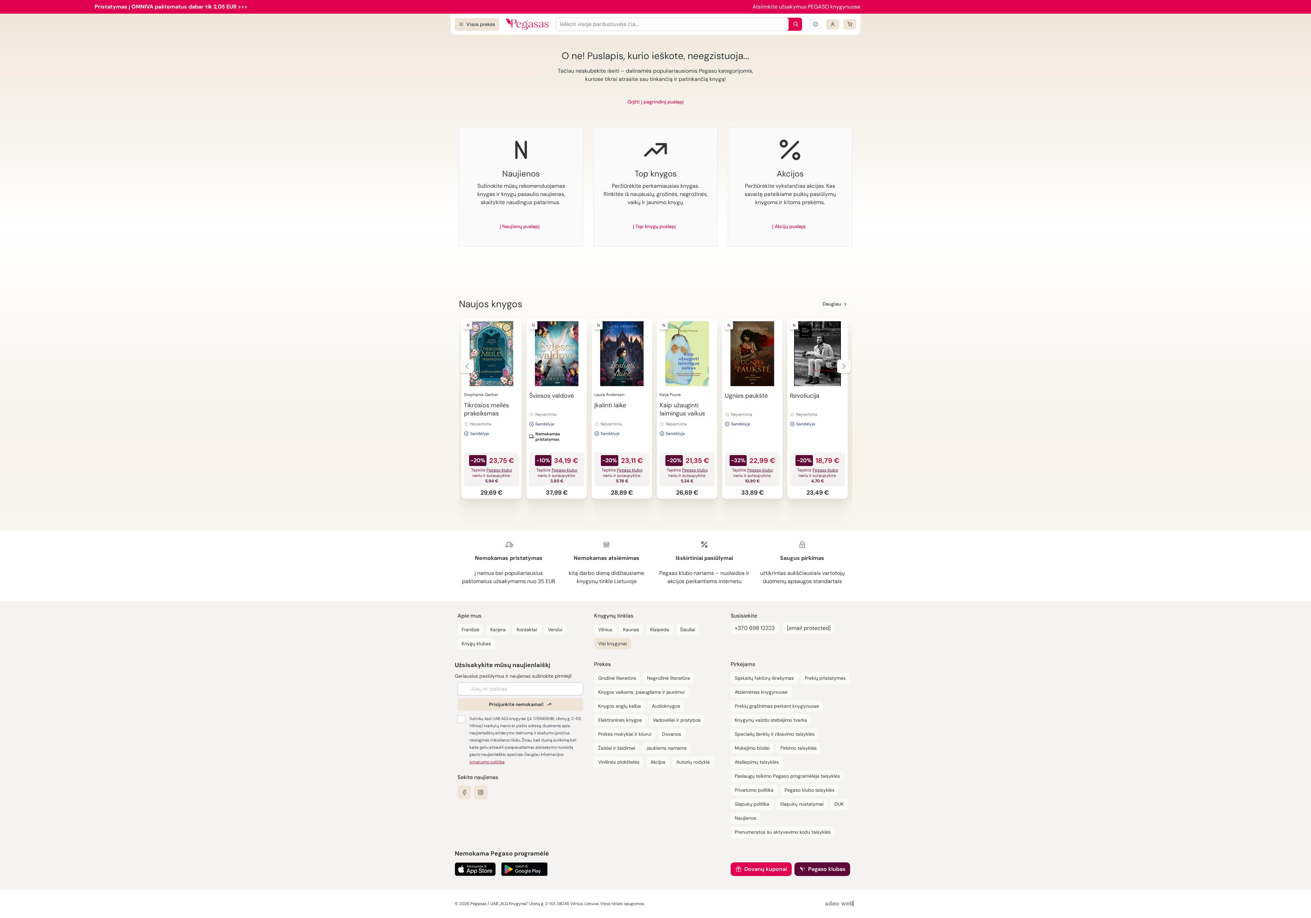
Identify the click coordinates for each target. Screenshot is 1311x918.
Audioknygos (666, 706)
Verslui (555, 629)
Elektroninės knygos (620, 720)
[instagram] (481, 792)
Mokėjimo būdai (752, 748)
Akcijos (657, 762)
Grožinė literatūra (617, 678)
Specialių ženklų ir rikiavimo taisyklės (775, 734)
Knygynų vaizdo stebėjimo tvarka (771, 720)
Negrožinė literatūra (668, 678)
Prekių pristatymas (825, 678)
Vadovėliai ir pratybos (677, 720)
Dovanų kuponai (765, 869)
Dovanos (671, 734)
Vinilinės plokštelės (618, 762)
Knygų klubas (476, 643)
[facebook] (464, 792)
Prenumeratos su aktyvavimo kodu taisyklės (783, 832)
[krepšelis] (849, 24)
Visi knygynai (612, 643)
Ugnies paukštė (746, 396)
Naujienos (745, 818)
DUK (839, 804)
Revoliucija (804, 396)
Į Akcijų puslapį (788, 226)
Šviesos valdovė (551, 396)
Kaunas (631, 629)
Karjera (498, 629)
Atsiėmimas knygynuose (761, 692)
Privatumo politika (754, 790)
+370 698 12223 (755, 628)
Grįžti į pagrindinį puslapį (655, 102)
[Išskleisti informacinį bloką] (815, 24)
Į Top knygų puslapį (654, 226)
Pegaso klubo (499, 470)
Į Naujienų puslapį (519, 226)
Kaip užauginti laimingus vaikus (682, 409)
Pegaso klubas (826, 869)
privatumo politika (487, 762)
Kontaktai (527, 629)
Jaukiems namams (666, 748)
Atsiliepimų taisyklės (757, 762)
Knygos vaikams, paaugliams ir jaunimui (641, 692)
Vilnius (605, 629)
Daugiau (831, 304)
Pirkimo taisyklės (798, 748)
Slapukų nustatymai (801, 804)
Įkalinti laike (610, 405)
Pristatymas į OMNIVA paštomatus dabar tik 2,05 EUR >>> (171, 6)
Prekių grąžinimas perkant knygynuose (777, 706)
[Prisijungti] (832, 24)
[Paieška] (794, 24)
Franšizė (470, 629)
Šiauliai (687, 629)
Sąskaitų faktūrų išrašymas (764, 678)
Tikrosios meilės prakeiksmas (486, 409)
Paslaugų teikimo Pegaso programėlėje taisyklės (787, 776)
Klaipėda (659, 629)
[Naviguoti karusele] (467, 366)
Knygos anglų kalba (619, 706)
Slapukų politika (752, 804)
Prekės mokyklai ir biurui (624, 734)
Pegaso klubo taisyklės (809, 790)
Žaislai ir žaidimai (616, 748)
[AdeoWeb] (840, 904)
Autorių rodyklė (693, 762)
